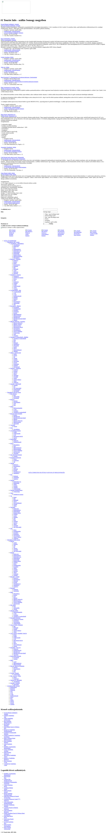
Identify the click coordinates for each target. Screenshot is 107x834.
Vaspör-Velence (17, 379)
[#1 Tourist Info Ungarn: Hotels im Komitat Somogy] (13, 235)
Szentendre (16, 364)
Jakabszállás (16, 303)
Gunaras (15, 289)
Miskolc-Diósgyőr (17, 323)
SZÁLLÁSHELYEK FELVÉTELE (37, 472)
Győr (14, 293)
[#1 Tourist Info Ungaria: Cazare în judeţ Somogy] (94, 235)
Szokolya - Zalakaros (15, 368)
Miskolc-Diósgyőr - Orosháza (17, 321)
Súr (14, 357)
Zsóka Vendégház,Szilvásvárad (8, 719)
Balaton (12, 552)
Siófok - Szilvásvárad (15, 352)
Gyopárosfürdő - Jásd (15, 290)
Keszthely (15, 310)
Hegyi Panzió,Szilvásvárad (7, 828)
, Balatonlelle (12, 157)
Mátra (11, 660)
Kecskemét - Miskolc (15, 306)
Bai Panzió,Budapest (7, 724)
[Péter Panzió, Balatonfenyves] (9, 116)
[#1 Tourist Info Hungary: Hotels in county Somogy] (29, 235)
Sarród (15, 347)
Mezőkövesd (16, 317)
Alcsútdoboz (16, 245)
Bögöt (14, 263)
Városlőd (15, 377)
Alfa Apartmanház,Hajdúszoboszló (8, 802)
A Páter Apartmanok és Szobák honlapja (14, 108)
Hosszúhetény (16, 301)
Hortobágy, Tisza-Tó (15, 647)
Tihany (15, 374)
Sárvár (15, 348)
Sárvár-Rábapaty (17, 350)
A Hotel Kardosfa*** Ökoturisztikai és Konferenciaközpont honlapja (21, 81)
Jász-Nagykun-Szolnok (16, 454)
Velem (15, 381)
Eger (14, 280)
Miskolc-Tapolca (17, 324)
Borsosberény (16, 265)
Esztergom (16, 282)
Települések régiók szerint (13, 540)
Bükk (11, 592)
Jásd (14, 304)
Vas (11, 496)
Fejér (11, 428)
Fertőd (15, 284)
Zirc (14, 386)
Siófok (15, 354)
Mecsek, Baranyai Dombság (17, 666)
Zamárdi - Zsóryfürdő (15, 384)
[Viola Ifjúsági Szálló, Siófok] (8, 174)
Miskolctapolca (17, 325)
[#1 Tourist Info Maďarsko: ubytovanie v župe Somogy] (78, 235)
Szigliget (15, 365)
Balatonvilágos (17, 255)
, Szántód (10, 24)
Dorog (15, 279)
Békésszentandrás (17, 256)
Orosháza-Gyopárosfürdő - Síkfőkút (19, 337)
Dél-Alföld (13, 605)
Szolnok (15, 371)
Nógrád (12, 463)
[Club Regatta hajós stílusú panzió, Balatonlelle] (13, 158)
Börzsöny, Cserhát (14, 576)
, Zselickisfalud (19, 77)
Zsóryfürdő (16, 391)
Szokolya (15, 369)
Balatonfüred (16, 252)
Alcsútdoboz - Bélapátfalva (17, 243)
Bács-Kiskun (13, 394)
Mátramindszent (17, 314)
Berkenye (15, 260)
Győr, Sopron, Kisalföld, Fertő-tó (18, 633)
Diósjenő (15, 273)
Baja (14, 247)
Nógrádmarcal (16, 330)
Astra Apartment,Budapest (8, 811)
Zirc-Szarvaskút (17, 388)
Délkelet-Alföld (14, 610)
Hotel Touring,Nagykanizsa (7, 825)
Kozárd (15, 313)
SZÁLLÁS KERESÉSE (10, 240)
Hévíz (14, 300)
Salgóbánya (16, 344)
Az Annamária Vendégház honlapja (13, 151)
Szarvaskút (16, 361)
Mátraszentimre (17, 316)
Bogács (15, 262)
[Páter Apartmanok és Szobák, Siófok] (10, 89)
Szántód (15, 359)
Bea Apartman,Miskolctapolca (8, 722)
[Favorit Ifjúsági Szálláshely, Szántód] (10, 25)
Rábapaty (15, 342)
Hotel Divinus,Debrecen (7, 753)
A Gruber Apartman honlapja (11, 61)
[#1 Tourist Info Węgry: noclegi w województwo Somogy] (45, 235)
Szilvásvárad (16, 367)
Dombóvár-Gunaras (18, 277)
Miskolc (15, 320)
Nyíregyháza (16, 333)
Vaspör (15, 378)
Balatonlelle (16, 253)
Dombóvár (16, 276)
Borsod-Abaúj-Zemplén (16, 413)
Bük (14, 267)
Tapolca (15, 372)
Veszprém (12, 507)
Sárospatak (16, 345)
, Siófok (7, 57)
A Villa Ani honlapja (9, 71)
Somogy (12, 480)
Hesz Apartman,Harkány (8, 741)
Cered (14, 270)
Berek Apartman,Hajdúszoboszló (8, 794)
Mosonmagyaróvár (18, 327)
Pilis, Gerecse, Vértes (15, 676)
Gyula (14, 294)
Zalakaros (15, 382)
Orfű (14, 334)
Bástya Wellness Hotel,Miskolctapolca (9, 739)
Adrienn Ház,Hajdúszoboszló (8, 780)
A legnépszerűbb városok (13, 686)
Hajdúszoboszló (17, 296)
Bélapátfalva (16, 257)
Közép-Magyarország (15, 656)
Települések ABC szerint (13, 242)
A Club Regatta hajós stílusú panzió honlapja (15, 167)
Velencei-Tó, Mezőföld (16, 680)
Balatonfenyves (17, 250)
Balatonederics (17, 249)
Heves (11, 443)
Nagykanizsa (16, 328)
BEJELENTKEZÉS (60, 472)
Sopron (15, 355)
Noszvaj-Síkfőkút (17, 331)
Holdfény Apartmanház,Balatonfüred (10, 747)
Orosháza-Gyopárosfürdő (19, 338)
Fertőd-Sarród (16, 286)
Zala (11, 528)
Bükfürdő (15, 269)
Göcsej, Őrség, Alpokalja (16, 625)
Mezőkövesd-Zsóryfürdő (19, 318)
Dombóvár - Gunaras (15, 274)
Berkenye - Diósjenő (15, 259)
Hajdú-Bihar (13, 439)
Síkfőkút (15, 351)
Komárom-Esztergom (15, 457)
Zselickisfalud (16, 389)
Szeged (15, 362)
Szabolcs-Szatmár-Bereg (16, 490)
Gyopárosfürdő (17, 291)
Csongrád (12, 425)
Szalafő (15, 358)
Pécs (14, 341)
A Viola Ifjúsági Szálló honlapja (12, 203)
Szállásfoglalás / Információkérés (12, 31)
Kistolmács (16, 311)
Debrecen (15, 272)
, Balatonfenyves (8, 114)
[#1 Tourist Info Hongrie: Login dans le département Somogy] (61, 235)
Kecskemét (16, 307)
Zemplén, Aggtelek (15, 683)
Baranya (12, 399)
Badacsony (16, 246)
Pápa (14, 340)
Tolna (11, 493)
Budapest (15, 266)
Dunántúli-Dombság (15, 618)
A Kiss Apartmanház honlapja (11, 51)
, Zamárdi (8, 38)
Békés (11, 406)
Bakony (12, 541)
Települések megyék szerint (14, 392)
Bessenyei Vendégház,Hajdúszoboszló (9, 730)
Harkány (15, 299)
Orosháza (15, 335)
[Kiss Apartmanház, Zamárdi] (8, 40)
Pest (11, 474)
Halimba (15, 297)
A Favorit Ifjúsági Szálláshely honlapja (13, 32)
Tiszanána (15, 375)
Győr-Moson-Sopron (15, 430)
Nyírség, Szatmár (14, 673)
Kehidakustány (17, 308)
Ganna (15, 287)
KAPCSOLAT (50, 472)
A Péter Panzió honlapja (10, 141)
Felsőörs (15, 283)
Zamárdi (15, 385)
